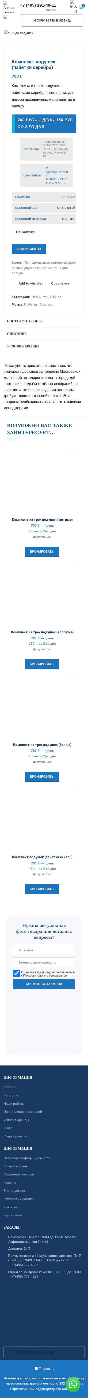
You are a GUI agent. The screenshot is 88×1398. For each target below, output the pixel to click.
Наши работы (14, 1103)
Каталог (9, 1087)
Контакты (11, 1207)
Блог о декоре (14, 1190)
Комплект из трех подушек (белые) (42, 745)
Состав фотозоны (24, 321)
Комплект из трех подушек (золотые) (42, 632)
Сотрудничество (16, 1136)
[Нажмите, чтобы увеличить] (11, 28)
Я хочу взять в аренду (28, 20)
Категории (11, 1095)
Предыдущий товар (64, 51)
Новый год (39, 297)
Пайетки (30, 304)
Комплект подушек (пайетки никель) (42, 857)
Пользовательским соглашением (45, 975)
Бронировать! (28, 249)
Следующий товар (74, 51)
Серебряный (66, 207)
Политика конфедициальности (27, 1158)
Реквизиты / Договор (19, 1199)
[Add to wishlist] (72, 449)
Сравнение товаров (19, 1174)
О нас (8, 1128)
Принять (46, 1369)
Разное (55, 297)
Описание (17, 334)
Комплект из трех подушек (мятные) (42, 520)
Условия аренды (23, 346)
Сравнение (60, 283)
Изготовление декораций (23, 1111)
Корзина (10, 1182)
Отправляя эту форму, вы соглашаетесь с (48, 974)
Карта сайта (13, 1215)
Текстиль (68, 219)
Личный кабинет (16, 1166)
